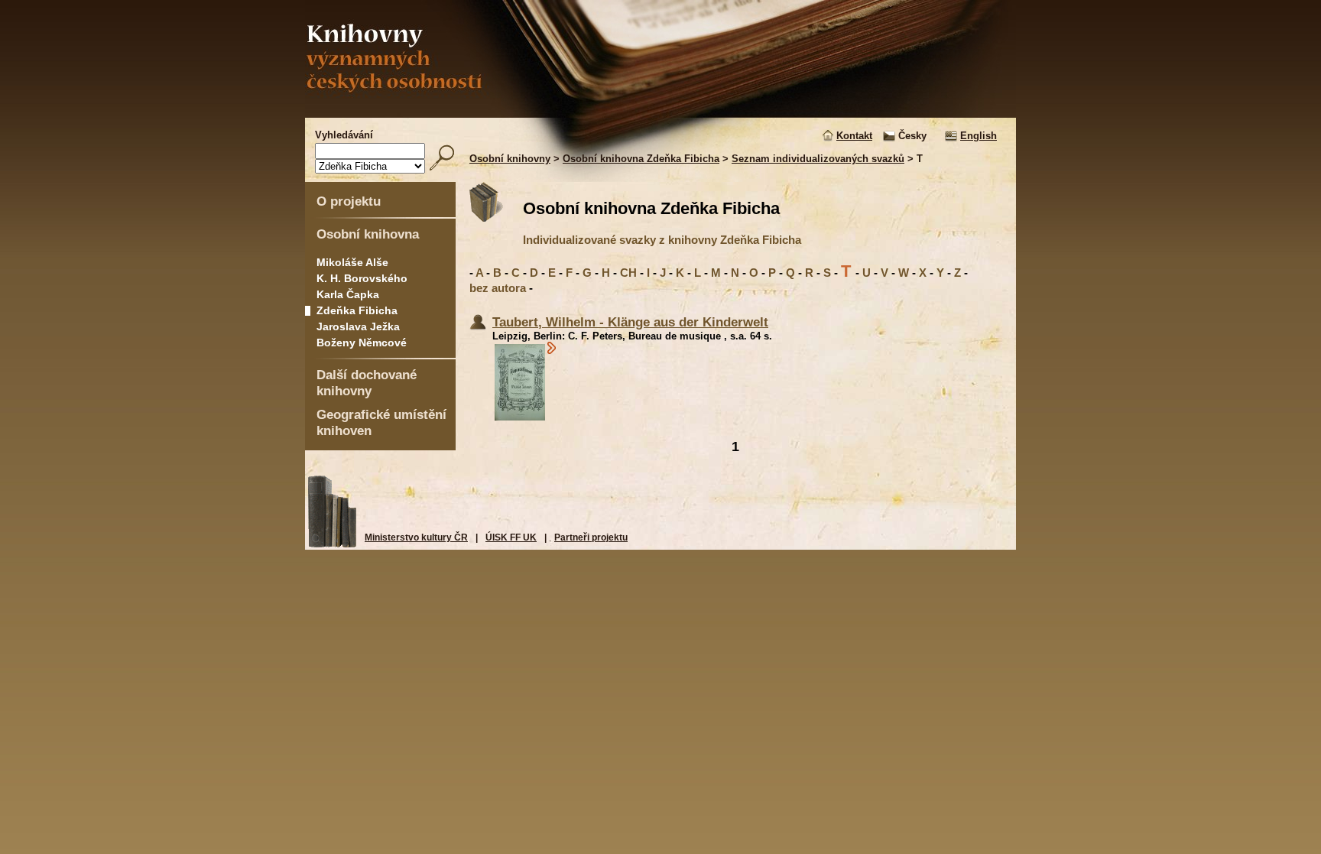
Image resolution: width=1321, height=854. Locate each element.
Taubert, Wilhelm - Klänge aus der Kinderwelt (630, 322)
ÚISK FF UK (511, 537)
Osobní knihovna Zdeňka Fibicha (641, 158)
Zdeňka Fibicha (357, 310)
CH (628, 272)
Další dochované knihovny (366, 382)
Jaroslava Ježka (358, 326)
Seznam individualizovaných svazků (818, 158)
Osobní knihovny (509, 158)
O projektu (348, 201)
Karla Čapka (347, 294)
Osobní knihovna (367, 234)
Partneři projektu (591, 537)
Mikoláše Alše (352, 262)
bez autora (497, 287)
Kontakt (854, 135)
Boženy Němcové (361, 342)
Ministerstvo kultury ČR (416, 537)
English (978, 135)
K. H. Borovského (361, 278)
